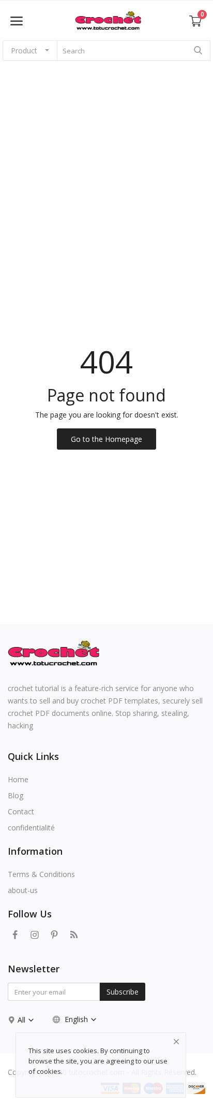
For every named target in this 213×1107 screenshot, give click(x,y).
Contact (21, 811)
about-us (23, 890)
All (22, 1020)
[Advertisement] (106, 179)
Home (18, 779)
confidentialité (31, 827)
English (76, 1019)
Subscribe (122, 992)
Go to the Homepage (106, 439)
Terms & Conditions (41, 874)
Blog (15, 795)
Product (24, 50)
